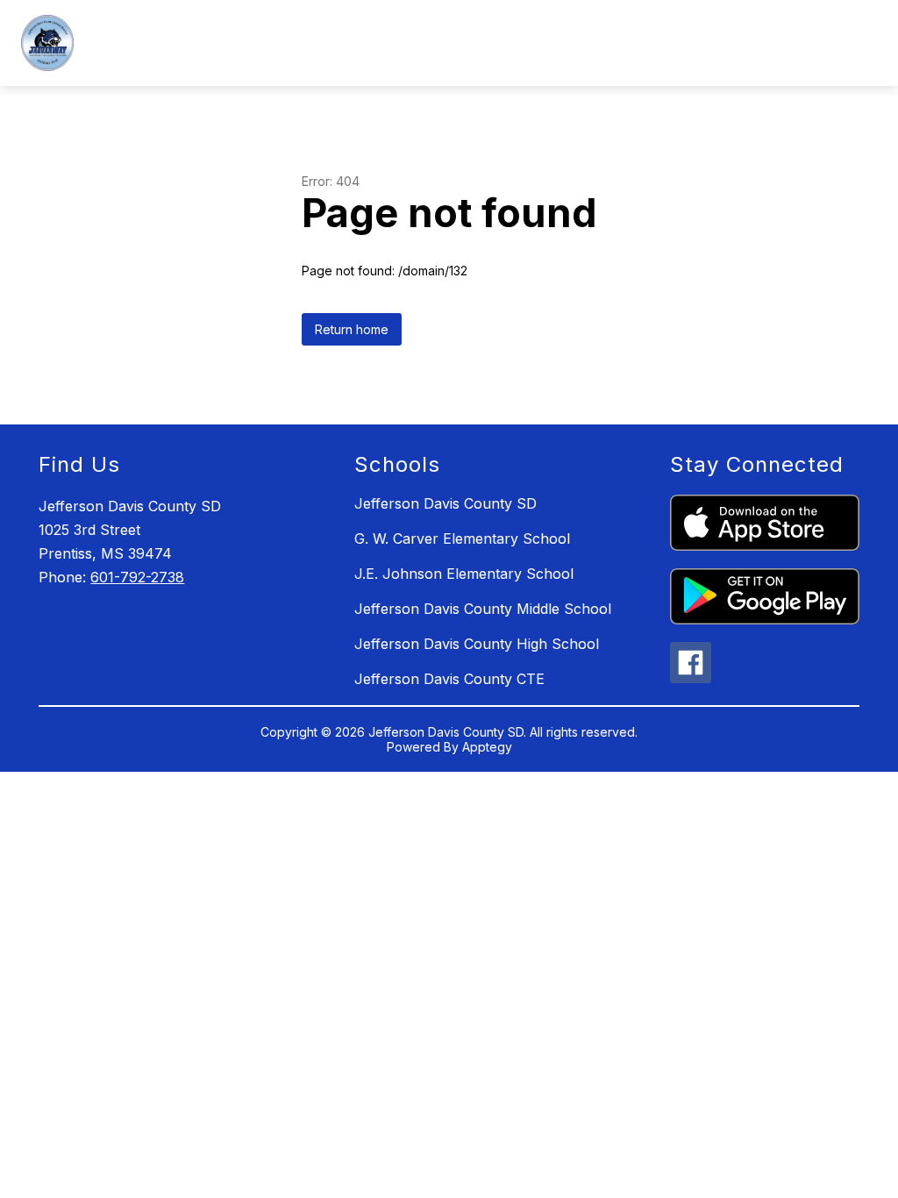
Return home (351, 329)
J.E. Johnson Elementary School (464, 573)
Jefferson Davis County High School (476, 643)
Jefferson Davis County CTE (449, 679)
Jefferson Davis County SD (445, 503)
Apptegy (487, 746)
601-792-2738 (137, 577)
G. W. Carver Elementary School (462, 538)
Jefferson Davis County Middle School (482, 608)
